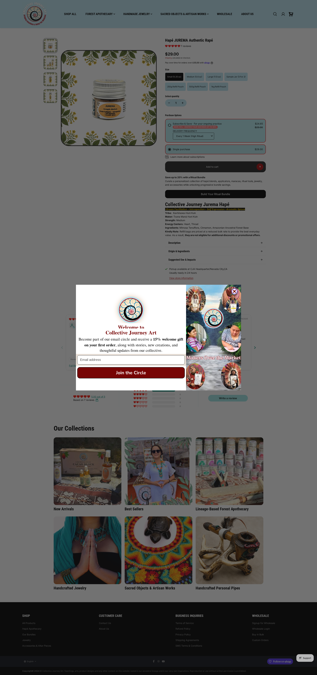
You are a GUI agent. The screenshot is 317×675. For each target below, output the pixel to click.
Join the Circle (131, 373)
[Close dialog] (234, 291)
